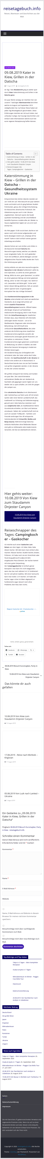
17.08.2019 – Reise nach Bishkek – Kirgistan (21, 756)
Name (5, 878)
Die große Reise (9, 67)
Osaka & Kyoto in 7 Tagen (22, 970)
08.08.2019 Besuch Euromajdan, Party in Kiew (21, 667)
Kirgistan (5, 1023)
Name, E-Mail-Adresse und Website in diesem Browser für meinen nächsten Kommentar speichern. (20, 916)
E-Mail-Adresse (9, 888)
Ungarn (5, 1044)
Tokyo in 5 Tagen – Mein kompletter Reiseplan (18, 1056)
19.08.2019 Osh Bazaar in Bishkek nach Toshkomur (20, 1077)
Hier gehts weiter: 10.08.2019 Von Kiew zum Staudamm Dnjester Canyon (21, 163)
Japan (4, 1019)
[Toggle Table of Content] (34, 154)
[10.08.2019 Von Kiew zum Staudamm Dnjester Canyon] (22, 694)
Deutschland (6, 1012)
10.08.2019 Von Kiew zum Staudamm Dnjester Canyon (24, 675)
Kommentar (7, 849)
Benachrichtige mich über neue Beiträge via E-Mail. (21, 940)
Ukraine (19, 67)
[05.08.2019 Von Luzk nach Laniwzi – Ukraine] (22, 771)
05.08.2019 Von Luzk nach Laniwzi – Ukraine (21, 795)
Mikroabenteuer (8, 1026)
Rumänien (6, 1033)
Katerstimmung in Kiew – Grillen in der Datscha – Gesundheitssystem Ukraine (21, 158)
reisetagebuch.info (22, 8)
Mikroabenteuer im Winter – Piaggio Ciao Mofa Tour (20, 1065)
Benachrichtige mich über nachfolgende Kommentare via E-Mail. (18, 930)
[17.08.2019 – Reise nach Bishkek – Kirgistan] (22, 732)
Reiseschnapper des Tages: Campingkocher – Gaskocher (19, 168)
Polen (4, 1030)
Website (5, 899)
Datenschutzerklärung (21, 991)
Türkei (4, 1037)
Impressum (17, 984)
